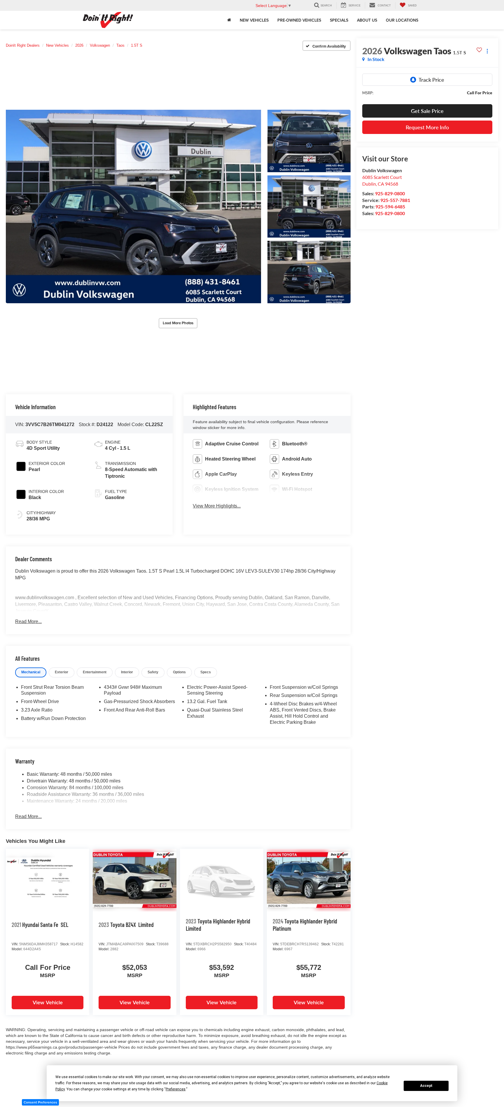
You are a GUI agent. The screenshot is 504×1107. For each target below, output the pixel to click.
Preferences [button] (176, 1089)
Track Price (431, 79)
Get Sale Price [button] (427, 111)
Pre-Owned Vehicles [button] (299, 20)
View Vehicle (48, 1002)
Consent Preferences (40, 1102)
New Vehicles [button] (254, 20)
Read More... (28, 621)
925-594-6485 (390, 206)
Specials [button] (339, 20)
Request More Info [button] (427, 127)
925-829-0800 (390, 193)
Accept (426, 1086)
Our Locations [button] (402, 20)
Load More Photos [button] (178, 323)
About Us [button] (367, 20)
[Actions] (487, 51)
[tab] (30, 672)
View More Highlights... (217, 505)
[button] (133, 206)
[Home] (229, 20)
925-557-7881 (395, 200)
